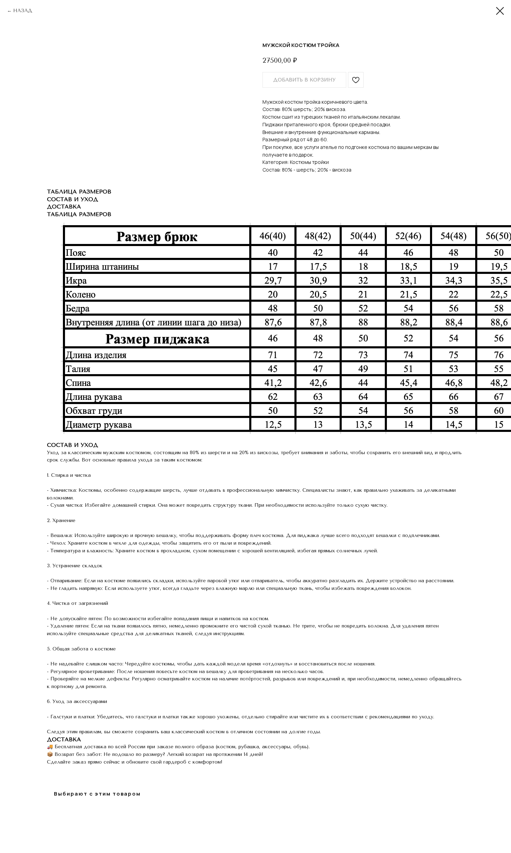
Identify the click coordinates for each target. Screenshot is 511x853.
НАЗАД (22, 11)
